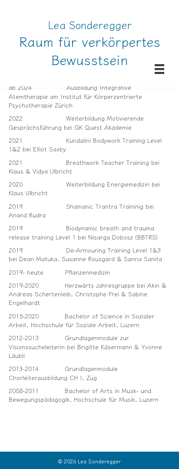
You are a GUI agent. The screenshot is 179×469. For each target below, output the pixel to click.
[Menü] (159, 69)
